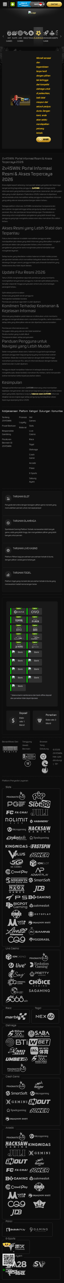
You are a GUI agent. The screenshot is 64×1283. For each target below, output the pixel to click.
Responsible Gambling (8, 432)
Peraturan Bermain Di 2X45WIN (7, 443)
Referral (22, 427)
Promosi (23, 417)
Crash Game (46, 39)
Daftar (54, 4)
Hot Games (9, 39)
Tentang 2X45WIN (6, 419)
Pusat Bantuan (9, 425)
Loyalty (22, 422)
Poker (32, 468)
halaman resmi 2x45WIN (41, 394)
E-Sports (33, 473)
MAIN (45, 139)
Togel (31, 38)
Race (26, 38)
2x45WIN (35, 188)
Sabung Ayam (32, 480)
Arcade (52, 38)
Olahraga (38, 38)
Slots (14, 38)
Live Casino (20, 39)
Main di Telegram (25, 4)
